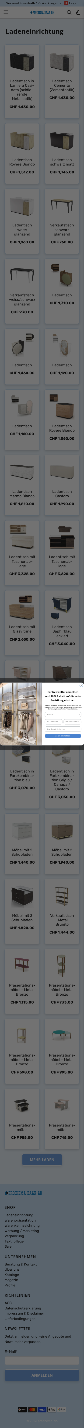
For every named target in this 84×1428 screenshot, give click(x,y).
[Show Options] (79, 714)
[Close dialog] (81, 685)
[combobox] (62, 714)
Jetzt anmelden (63, 736)
